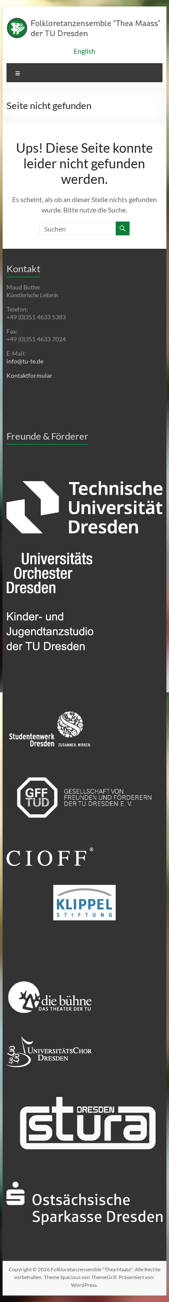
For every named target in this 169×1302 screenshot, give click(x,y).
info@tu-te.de (24, 361)
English (84, 51)
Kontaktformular (29, 375)
